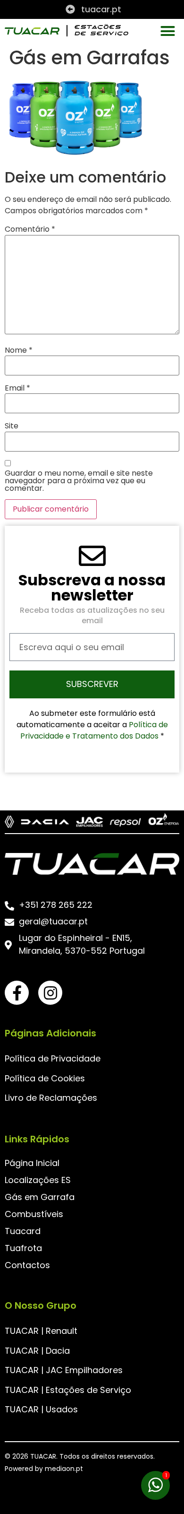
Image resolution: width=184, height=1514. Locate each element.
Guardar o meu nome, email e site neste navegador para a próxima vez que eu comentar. (79, 481)
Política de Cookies (45, 1078)
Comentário (30, 229)
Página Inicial (32, 1163)
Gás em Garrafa (40, 1197)
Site (11, 426)
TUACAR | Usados (41, 1409)
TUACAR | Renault (41, 1331)
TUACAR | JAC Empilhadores (64, 1370)
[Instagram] (50, 993)
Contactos (27, 1265)
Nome (19, 350)
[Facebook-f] (17, 993)
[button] (167, 31)
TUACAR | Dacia (37, 1351)
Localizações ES (38, 1180)
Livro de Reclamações (51, 1098)
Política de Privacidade (52, 1058)
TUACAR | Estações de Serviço (68, 1390)
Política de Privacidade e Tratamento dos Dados (94, 730)
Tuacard (23, 1231)
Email (17, 388)
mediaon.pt (64, 1468)
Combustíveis (34, 1214)
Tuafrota (23, 1248)
